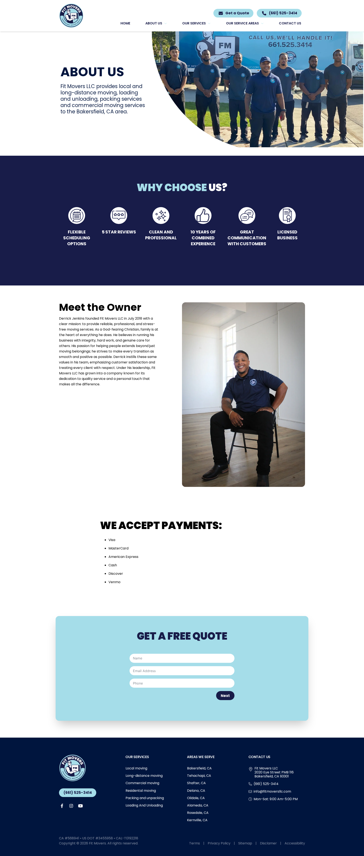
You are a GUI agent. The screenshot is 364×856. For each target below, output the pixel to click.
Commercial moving (142, 783)
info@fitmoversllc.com (272, 791)
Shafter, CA (196, 783)
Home (125, 23)
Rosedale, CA (198, 812)
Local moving (136, 768)
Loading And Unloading (144, 805)
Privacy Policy (221, 843)
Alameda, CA (197, 805)
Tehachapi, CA (199, 775)
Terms (196, 843)
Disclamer (270, 843)
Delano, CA (196, 790)
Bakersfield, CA (199, 768)
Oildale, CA (196, 798)
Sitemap (247, 843)
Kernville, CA (197, 820)
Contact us (290, 23)
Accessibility (295, 843)
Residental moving (141, 790)
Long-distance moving (144, 775)
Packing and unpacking (145, 798)
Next (225, 695)
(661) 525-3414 (77, 792)
